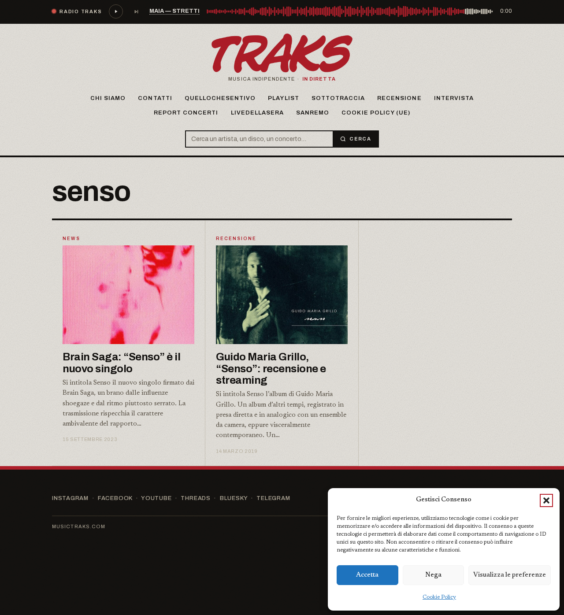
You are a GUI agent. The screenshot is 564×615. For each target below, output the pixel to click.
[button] (546, 500)
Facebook (115, 498)
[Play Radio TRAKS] (116, 11)
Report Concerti (186, 113)
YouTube (156, 498)
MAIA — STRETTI (174, 11)
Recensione (399, 98)
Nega (433, 575)
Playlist (283, 98)
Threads (195, 498)
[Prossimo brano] (136, 11)
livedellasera (257, 113)
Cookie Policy (439, 597)
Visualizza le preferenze (509, 575)
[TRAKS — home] (282, 53)
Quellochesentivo (220, 98)
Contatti (155, 98)
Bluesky (233, 498)
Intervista (454, 98)
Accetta (367, 575)
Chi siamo (108, 98)
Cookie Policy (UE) (375, 113)
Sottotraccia (338, 98)
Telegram (273, 498)
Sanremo (312, 113)
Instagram (70, 498)
